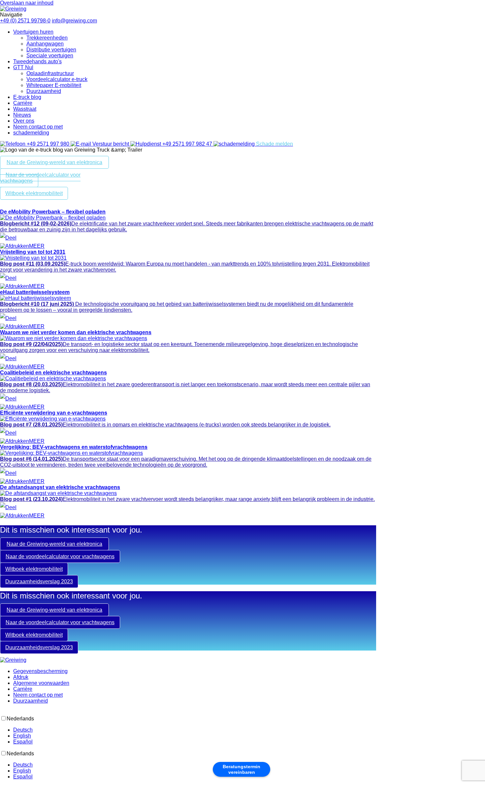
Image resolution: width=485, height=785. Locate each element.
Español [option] (23, 741)
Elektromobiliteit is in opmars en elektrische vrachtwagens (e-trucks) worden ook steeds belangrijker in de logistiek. (165, 424)
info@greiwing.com (74, 20)
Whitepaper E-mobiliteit (53, 85)
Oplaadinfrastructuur (50, 73)
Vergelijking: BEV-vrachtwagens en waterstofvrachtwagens (73, 447)
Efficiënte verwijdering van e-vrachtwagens (53, 413)
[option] (249, 730)
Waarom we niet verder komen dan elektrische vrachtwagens (75, 332)
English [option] (22, 736)
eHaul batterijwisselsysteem (35, 292)
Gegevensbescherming (40, 671)
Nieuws (22, 115)
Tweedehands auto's (37, 61)
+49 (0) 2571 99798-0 (25, 20)
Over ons (23, 121)
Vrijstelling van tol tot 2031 (32, 252)
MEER (37, 246)
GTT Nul (23, 67)
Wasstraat (24, 109)
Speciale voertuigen (49, 55)
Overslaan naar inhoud (26, 3)
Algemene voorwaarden (41, 683)
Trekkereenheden (47, 38)
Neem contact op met (38, 127)
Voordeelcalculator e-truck (56, 79)
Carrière (22, 103)
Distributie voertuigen (51, 49)
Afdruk (20, 677)
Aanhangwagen (45, 43)
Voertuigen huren (33, 32)
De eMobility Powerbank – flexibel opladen (53, 212)
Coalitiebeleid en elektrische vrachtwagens (53, 372)
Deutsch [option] (23, 730)
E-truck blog (27, 97)
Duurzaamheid (43, 91)
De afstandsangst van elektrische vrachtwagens (60, 487)
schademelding (31, 132)
